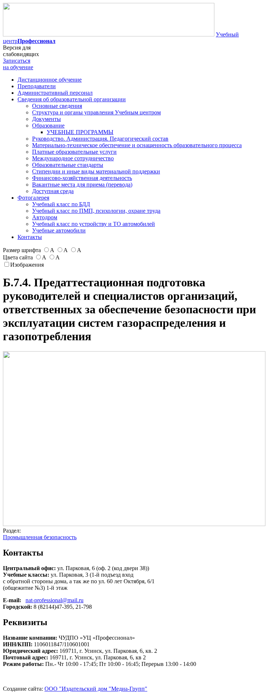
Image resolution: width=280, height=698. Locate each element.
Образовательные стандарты (67, 165)
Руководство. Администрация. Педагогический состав (100, 139)
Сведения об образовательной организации (72, 99)
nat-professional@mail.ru (54, 600)
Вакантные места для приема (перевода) (82, 184)
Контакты (30, 237)
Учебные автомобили (59, 230)
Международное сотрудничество (73, 158)
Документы (46, 119)
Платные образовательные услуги (74, 152)
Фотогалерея (33, 198)
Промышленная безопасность (40, 537)
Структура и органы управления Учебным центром (96, 112)
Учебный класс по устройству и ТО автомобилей (93, 224)
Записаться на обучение (18, 64)
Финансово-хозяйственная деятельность (82, 178)
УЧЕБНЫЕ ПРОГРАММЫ (80, 132)
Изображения (27, 265)
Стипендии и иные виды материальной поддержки (96, 171)
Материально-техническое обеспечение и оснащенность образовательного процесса (137, 145)
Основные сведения (57, 106)
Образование (48, 125)
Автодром (44, 217)
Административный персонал (55, 93)
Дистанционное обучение (50, 80)
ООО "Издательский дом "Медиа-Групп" (95, 689)
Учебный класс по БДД (61, 204)
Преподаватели (37, 86)
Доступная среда (53, 191)
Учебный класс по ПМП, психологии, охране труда (96, 211)
